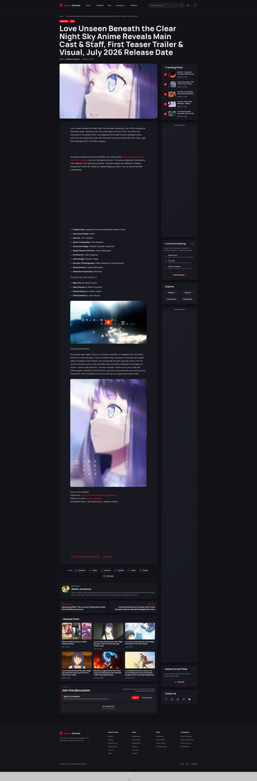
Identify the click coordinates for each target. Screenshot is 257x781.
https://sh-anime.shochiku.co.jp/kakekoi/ (99, 495)
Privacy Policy (112, 746)
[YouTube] (183, 699)
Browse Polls (160, 740)
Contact (110, 740)
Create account (147, 697)
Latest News (136, 736)
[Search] (181, 5)
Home (61, 16)
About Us (111, 736)
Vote (193, 669)
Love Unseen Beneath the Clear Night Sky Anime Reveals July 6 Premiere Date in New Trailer (76, 673)
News (72, 21)
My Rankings (185, 746)
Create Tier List (186, 743)
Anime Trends (160, 743)
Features (135, 753)
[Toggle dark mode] (189, 5)
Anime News (64, 21)
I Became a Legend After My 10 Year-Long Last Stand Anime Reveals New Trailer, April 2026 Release (107, 673)
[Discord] (189, 699)
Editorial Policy (113, 743)
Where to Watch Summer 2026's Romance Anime (74, 643)
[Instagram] (178, 699)
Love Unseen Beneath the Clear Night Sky (85, 556)
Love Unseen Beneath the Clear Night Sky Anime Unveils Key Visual (139, 643)
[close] (129, 773)
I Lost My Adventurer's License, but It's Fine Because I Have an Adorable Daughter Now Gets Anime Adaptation (140, 673)
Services (111, 750)
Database (99, 5)
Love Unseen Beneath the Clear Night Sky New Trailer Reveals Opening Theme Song (108, 644)
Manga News (187, 299)
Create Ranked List (187, 740)
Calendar (133, 5)
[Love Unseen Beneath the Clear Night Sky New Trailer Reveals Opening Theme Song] (108, 631)
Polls (109, 5)
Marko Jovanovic (73, 59)
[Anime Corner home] (70, 5)
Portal (182, 764)
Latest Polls (160, 736)
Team (110, 753)
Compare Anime (161, 746)
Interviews (135, 750)
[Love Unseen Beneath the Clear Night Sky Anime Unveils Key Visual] (140, 631)
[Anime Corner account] (195, 5)
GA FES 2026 (107, 556)
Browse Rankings (186, 736)
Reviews (135, 746)
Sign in (135, 697)
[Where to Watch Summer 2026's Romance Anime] (77, 631)
